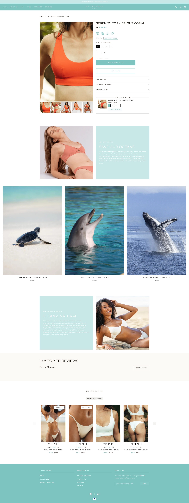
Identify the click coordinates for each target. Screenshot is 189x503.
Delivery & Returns (103, 84)
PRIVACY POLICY (45, 479)
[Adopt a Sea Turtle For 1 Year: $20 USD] (32, 230)
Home (42, 16)
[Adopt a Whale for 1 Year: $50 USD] (156, 230)
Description (101, 79)
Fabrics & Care (102, 89)
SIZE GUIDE (107, 42)
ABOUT (42, 476)
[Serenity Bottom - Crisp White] (136, 423)
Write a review (141, 368)
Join (144, 483)
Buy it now (116, 71)
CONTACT (80, 486)
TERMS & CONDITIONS (47, 482)
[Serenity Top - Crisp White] (108, 423)
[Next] (154, 423)
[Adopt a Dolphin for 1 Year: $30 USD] (94, 230)
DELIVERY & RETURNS (84, 476)
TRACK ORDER (81, 479)
